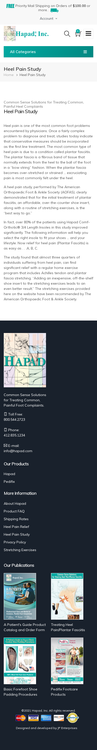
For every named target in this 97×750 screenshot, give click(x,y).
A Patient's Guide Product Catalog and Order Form (25, 627)
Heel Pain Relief (16, 526)
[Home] (32, 34)
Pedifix (9, 481)
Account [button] (46, 18)
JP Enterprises (67, 728)
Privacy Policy (15, 542)
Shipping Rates (16, 519)
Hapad (9, 474)
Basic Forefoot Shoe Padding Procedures (20, 692)
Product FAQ (14, 511)
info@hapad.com (18, 451)
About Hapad (15, 503)
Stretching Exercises (20, 550)
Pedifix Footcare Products (64, 692)
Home (9, 75)
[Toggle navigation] (88, 34)
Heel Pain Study (17, 534)
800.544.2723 (14, 419)
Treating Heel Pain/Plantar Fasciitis (68, 627)
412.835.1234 (14, 435)
